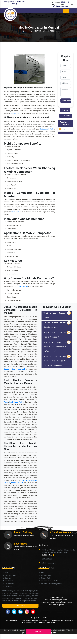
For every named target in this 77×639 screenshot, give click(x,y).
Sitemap (7, 578)
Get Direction (47, 555)
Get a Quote (66, 116)
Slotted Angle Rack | (33, 620)
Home (22, 31)
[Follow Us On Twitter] (14, 611)
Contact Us (8, 586)
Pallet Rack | (8, 620)
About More (20, 605)
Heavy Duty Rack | (19, 620)
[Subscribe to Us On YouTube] (33, 611)
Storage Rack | (46, 620)
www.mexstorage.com (56, 605)
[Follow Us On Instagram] (26, 611)
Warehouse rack (22, 286)
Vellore (21, 402)
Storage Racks (15, 113)
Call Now (65, 110)
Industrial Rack (46, 575)
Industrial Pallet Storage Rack (51, 584)
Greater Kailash (17, 483)
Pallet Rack (12, 1)
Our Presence (9, 584)
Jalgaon (7, 369)
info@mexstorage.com (60, 6)
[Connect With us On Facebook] (7, 611)
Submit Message (66, 100)
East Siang (13, 402)
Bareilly (24, 480)
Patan (6, 402)
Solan (14, 369)
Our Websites (9, 581)
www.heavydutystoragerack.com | (56, 600)
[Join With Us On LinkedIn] (20, 611)
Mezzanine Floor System (46, 623)
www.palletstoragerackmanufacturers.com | (56, 602)
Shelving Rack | (31, 623)
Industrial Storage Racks (49, 581)
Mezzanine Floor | (58, 620)
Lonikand (21, 369)
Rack (6, 1)
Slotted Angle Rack (46, 129)
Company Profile (10, 575)
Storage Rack (45, 578)
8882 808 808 (64, 2)
